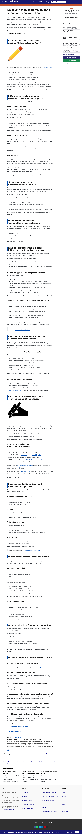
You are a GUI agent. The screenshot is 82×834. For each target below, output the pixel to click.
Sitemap (63, 804)
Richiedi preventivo (71, 57)
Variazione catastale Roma (28, 804)
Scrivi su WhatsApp (71, 60)
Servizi (23, 816)
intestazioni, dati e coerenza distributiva (33, 459)
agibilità (16, 528)
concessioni (24, 455)
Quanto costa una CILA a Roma (49, 792)
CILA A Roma (25, 792)
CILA (33, 455)
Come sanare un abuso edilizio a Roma (50, 796)
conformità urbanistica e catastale (26, 238)
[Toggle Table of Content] (23, 33)
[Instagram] (47, 827)
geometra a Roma (48, 67)
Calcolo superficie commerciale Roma (19, 729)
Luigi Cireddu (18, 737)
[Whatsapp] (37, 827)
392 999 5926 (50, 4)
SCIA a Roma (25, 796)
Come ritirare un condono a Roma (49, 811)
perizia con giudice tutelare (15, 390)
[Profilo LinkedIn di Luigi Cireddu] (8, 750)
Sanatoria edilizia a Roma (27, 808)
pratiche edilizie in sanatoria (26, 467)
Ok (77, 832)
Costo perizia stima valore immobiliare (19, 733)
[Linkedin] (42, 827)
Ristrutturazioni (10, 7)
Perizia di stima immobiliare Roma (18, 726)
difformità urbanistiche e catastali (25, 465)
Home (3, 7)
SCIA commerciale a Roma (28, 800)
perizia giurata (12, 158)
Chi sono (64, 796)
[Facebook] (35, 827)
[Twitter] (40, 827)
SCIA (36, 455)
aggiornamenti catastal (13, 467)
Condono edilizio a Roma (27, 812)
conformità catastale (25, 471)
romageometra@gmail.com (63, 4)
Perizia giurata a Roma (15, 731)
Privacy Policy (65, 811)
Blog (63, 800)
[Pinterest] (45, 827)
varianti (39, 455)
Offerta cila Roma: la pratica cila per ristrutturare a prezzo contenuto (30, 773)
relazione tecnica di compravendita (32, 550)
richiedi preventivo (58, 2)
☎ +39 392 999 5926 (71, 63)
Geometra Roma (10, 1)
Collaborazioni (15, 811)
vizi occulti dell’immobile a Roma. (22, 330)
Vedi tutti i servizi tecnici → (68, 54)
